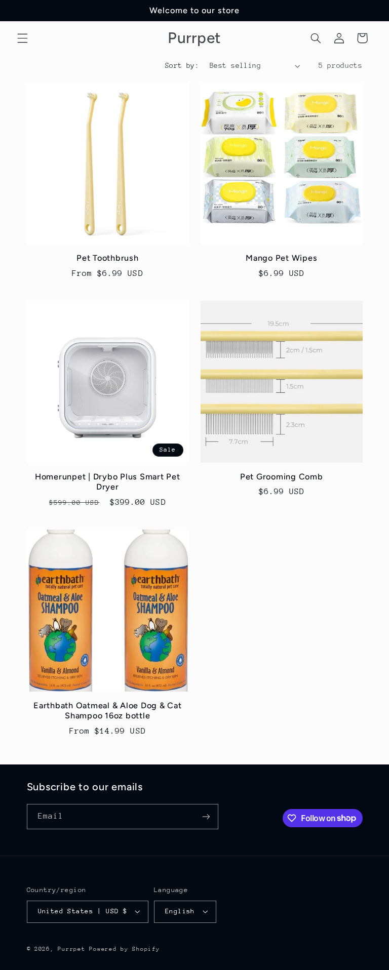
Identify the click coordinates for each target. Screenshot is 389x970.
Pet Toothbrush (107, 258)
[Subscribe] (205, 816)
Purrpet (71, 949)
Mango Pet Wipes (281, 258)
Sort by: (182, 65)
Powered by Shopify (124, 949)
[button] (22, 38)
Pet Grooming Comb (281, 476)
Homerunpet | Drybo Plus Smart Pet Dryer (107, 482)
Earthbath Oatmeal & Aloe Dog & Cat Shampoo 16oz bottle (107, 710)
